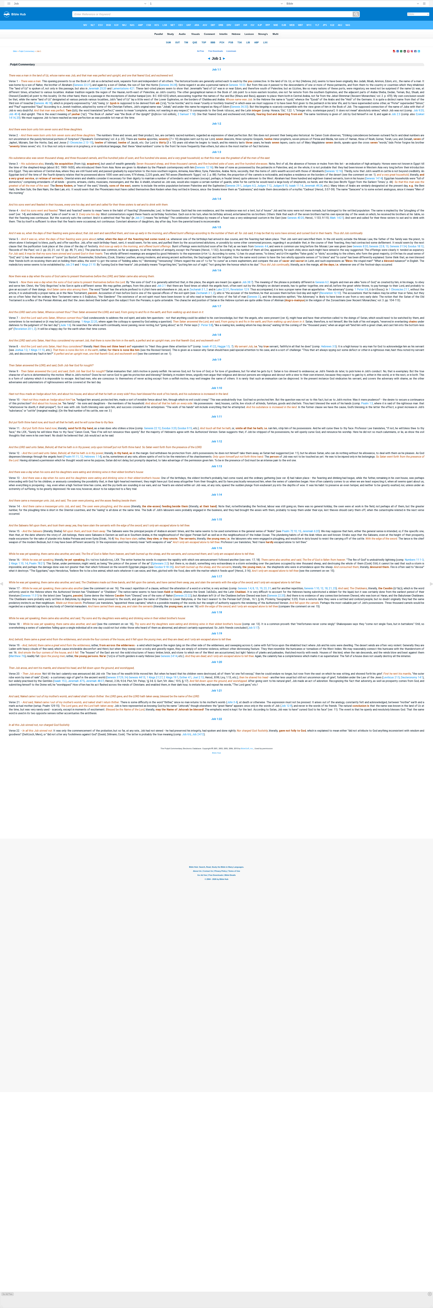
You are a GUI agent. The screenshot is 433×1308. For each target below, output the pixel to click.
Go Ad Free (7, 1294)
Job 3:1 (139, 217)
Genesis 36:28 (168, 85)
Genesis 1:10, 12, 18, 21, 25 (320, 588)
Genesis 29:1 (233, 185)
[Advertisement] (216, 818)
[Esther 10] (4, 591)
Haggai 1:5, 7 (225, 346)
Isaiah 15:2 (60, 681)
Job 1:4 (216, 198)
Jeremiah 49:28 (313, 185)
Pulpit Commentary (27, 51)
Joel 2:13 (198, 677)
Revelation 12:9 (239, 289)
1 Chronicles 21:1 (399, 289)
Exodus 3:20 (169, 428)
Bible (15, 51)
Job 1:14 (216, 494)
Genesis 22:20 (276, 595)
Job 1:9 (216, 359)
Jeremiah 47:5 (76, 681)
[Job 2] (429, 591)
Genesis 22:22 (182, 595)
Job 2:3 (395, 114)
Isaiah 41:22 (209, 346)
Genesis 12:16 (204, 167)
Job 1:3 (216, 152)
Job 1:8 (216, 334)
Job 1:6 (216, 270)
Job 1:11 (216, 416)
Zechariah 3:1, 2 (198, 289)
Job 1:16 (216, 548)
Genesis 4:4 (261, 246)
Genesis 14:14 (374, 178)
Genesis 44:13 (137, 677)
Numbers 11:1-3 (414, 559)
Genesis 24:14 (169, 656)
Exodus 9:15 (185, 428)
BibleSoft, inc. (247, 748)
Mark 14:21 (336, 217)
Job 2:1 (161, 285)
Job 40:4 (14, 114)
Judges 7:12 (264, 185)
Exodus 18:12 (416, 246)
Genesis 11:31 (29, 595)
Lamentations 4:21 (123, 88)
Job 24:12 (198, 734)
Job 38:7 (247, 282)
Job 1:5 (216, 227)
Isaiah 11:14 (296, 185)
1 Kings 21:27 (155, 677)
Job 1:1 (216, 69)
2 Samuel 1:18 (186, 114)
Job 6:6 (186, 734)
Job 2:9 (69, 264)
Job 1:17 (216, 576)
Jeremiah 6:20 (310, 531)
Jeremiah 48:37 (95, 681)
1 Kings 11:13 (37, 350)
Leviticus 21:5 (391, 677)
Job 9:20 (418, 110)
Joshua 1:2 (21, 350)
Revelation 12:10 (330, 293)
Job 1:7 (216, 306)
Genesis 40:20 (295, 217)
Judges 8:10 (280, 185)
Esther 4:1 (185, 677)
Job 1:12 (216, 441)
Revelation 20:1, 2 (25, 328)
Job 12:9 (286, 705)
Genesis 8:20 (360, 246)
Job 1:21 (216, 690)
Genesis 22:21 (82, 85)
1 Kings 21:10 (88, 264)
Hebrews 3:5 (328, 346)
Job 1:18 (216, 612)
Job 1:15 (216, 519)
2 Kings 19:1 (171, 677)
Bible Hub (216, 753)
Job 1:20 (216, 662)
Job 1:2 (216, 123)
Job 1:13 (216, 466)
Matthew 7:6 (17, 656)
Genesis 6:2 (322, 282)
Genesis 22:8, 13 (379, 246)
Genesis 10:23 (237, 85)
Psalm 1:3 (367, 403)
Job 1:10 (216, 388)
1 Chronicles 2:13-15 (80, 142)
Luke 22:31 (222, 289)
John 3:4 (232, 702)
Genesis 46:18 (43, 103)
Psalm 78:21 (36, 563)
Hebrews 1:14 (92, 456)
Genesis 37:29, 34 (117, 677)
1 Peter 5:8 (361, 289)
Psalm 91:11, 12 (73, 456)
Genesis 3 (254, 296)
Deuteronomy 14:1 (412, 677)
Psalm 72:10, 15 (291, 531)
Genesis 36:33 (239, 106)
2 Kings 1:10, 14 (18, 563)
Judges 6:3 (249, 185)
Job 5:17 (253, 627)
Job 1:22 (216, 719)
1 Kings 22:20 (89, 321)
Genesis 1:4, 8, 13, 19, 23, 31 (254, 588)
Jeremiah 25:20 (97, 88)
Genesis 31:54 (398, 246)
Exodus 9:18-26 (163, 567)
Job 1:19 (216, 633)
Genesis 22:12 (152, 428)
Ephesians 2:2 (160, 563)
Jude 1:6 (65, 325)
